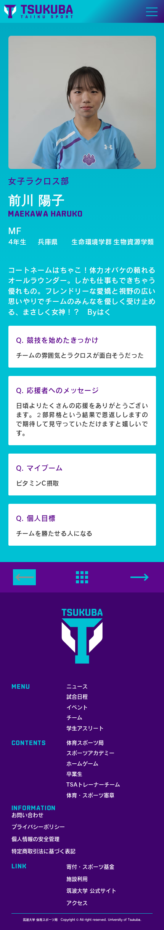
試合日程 (77, 696)
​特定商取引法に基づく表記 (43, 851)
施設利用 (77, 879)
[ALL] (82, 577)
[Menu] (152, 12)
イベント (77, 707)
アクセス (77, 903)
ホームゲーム (82, 763)
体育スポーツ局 (85, 742)
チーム (74, 717)
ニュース (77, 686)
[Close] (139, 577)
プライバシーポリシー (38, 827)
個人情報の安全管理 (35, 839)
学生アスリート (85, 728)
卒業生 (74, 774)
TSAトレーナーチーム (93, 784)
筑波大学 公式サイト (91, 890)
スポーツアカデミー (90, 753)
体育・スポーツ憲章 (90, 795)
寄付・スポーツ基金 (90, 866)
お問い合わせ (27, 815)
